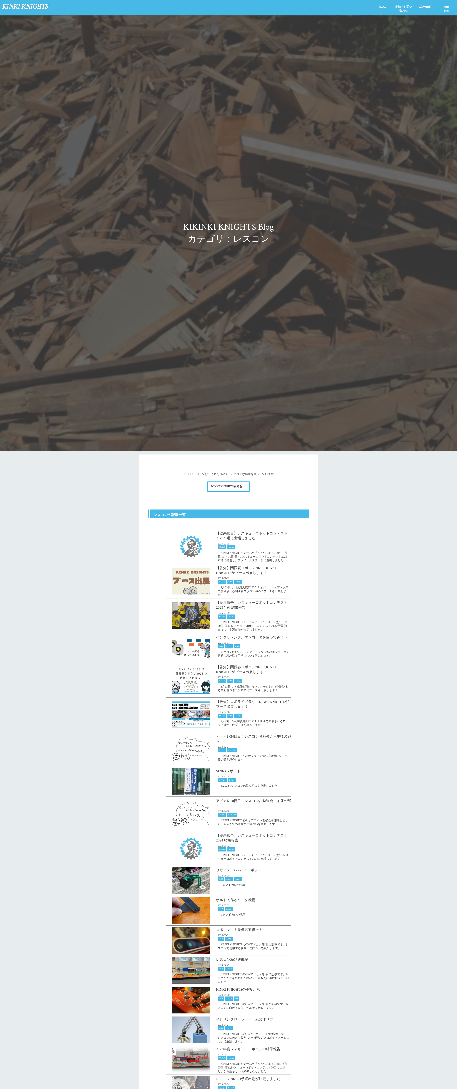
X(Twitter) (425, 7)
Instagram (447, 9)
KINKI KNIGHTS (25, 6)
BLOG (382, 7)
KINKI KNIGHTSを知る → (228, 486)
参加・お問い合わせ (403, 9)
